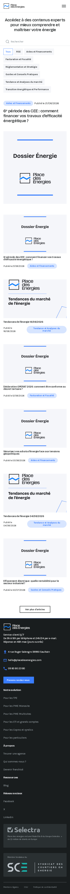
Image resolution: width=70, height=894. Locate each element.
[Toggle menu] (64, 6)
